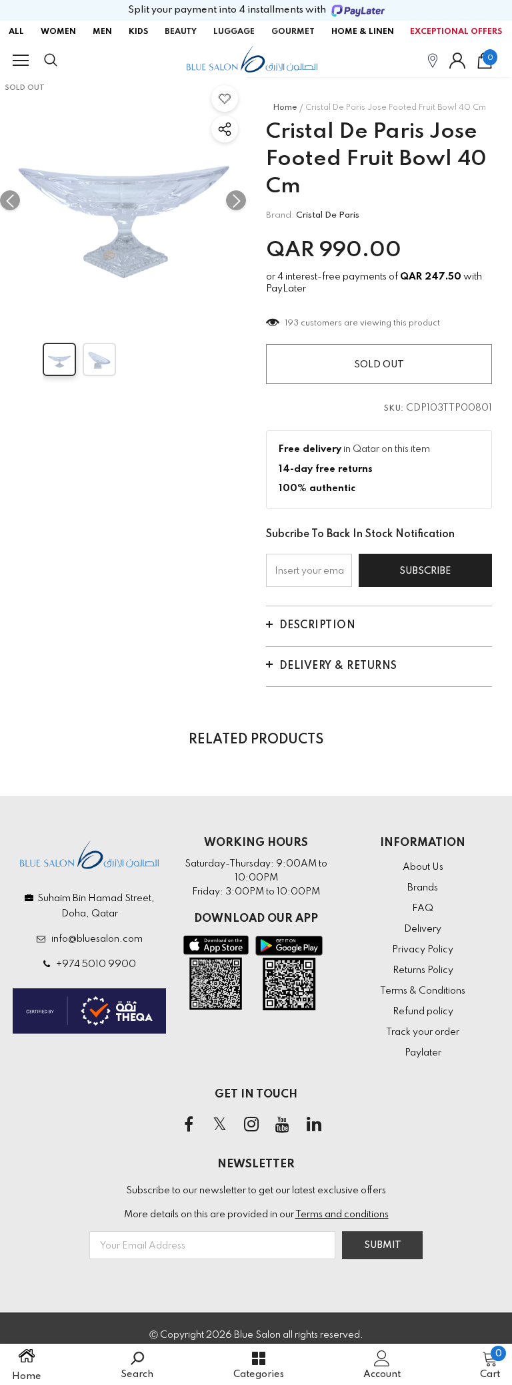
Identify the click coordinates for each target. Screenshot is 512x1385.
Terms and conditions (342, 1214)
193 (292, 323)
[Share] (224, 129)
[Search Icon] (64, 60)
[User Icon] (457, 61)
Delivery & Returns (338, 666)
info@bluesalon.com (95, 939)
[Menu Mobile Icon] (21, 61)
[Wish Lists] (224, 98)
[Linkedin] (314, 1125)
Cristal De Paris (327, 215)
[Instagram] (251, 1125)
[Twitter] (220, 1125)
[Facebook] (189, 1125)
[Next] (236, 200)
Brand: (280, 215)
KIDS (138, 32)
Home (285, 108)
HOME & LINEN (362, 32)
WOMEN (58, 32)
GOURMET (293, 32)
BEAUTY (181, 32)
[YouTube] (283, 1125)
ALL (16, 32)
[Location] (432, 60)
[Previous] (10, 200)
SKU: (394, 409)
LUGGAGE (234, 32)
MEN (102, 32)
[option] (123, 200)
